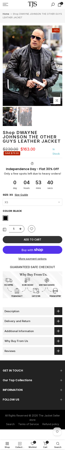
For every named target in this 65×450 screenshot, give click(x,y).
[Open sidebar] (4, 229)
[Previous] (8, 65)
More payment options (32, 258)
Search (10, 424)
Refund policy (50, 424)
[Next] (57, 65)
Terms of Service (28, 424)
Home (6, 13)
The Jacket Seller (49, 415)
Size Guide (21, 195)
